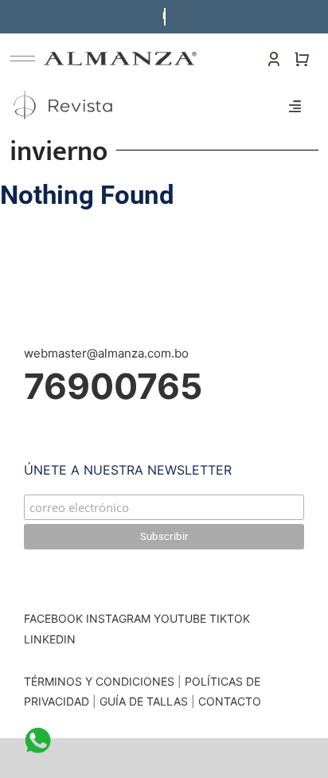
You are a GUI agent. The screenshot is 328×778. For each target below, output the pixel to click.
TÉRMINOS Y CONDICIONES (99, 681)
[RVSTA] (64, 90)
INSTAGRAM (118, 618)
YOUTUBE (180, 618)
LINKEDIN (50, 639)
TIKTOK (229, 618)
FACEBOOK (53, 618)
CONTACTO (229, 701)
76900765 (113, 386)
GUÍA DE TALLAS (145, 701)
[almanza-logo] (120, 57)
